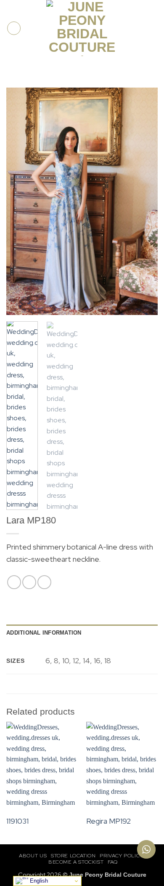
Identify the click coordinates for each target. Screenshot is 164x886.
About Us (33, 855)
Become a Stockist (75, 862)
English (38, 881)
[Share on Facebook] (29, 582)
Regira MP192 (108, 821)
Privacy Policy (121, 855)
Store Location (73, 855)
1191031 (17, 821)
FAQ (113, 862)
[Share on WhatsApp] (14, 582)
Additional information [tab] (44, 633)
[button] (14, 28)
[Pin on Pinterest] (44, 582)
